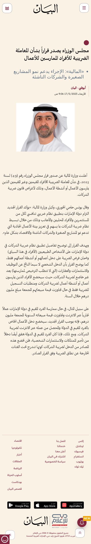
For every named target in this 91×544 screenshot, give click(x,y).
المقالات (17, 461)
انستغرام (79, 456)
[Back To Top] (80, 533)
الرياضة (18, 468)
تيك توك (79, 466)
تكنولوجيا (17, 447)
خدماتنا (61, 446)
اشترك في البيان (56, 456)
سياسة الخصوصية (55, 461)
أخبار (19, 454)
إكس (81, 441)
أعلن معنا (60, 451)
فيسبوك (79, 451)
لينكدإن (80, 446)
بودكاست (17, 482)
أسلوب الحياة (14, 475)
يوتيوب (80, 461)
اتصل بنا (60, 441)
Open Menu (84, 7)
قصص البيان (14, 488)
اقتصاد (18, 440)
